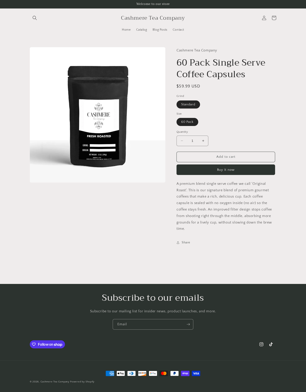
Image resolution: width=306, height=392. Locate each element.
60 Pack (187, 122)
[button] (35, 18)
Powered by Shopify (82, 381)
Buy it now (226, 170)
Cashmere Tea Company (55, 381)
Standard (188, 104)
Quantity (182, 131)
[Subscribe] (188, 324)
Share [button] (186, 242)
